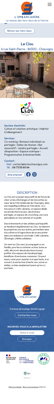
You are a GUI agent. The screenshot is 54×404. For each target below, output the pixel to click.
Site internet (14, 174)
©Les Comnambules (31, 387)
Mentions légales (15, 387)
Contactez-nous (27, 315)
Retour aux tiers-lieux (19, 30)
